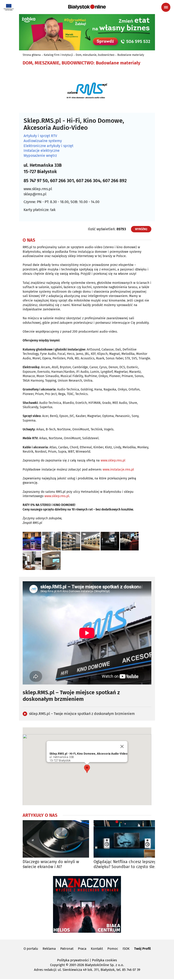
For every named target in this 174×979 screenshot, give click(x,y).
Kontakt (97, 949)
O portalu (31, 949)
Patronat (66, 949)
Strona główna (32, 54)
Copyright (57, 965)
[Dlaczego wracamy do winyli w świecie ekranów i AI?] (56, 839)
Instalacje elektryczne (42, 151)
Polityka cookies (104, 960)
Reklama (49, 949)
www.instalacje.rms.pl (118, 469)
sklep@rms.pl (35, 194)
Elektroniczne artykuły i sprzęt (48, 146)
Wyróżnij (141, 229)
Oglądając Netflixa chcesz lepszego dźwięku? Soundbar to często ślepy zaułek (126, 864)
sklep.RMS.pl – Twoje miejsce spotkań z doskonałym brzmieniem (82, 714)
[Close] (122, 746)
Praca (82, 949)
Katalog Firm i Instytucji (58, 54)
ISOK (126, 949)
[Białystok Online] (87, 7)
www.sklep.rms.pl (38, 189)
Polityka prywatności (73, 960)
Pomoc (112, 949)
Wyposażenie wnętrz (40, 156)
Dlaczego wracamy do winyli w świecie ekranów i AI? (51, 864)
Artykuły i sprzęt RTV (40, 136)
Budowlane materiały (130, 54)
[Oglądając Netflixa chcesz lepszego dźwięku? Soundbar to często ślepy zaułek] (127, 839)
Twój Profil (142, 949)
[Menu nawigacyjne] (165, 7)
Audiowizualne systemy (43, 141)
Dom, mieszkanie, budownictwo (95, 54)
